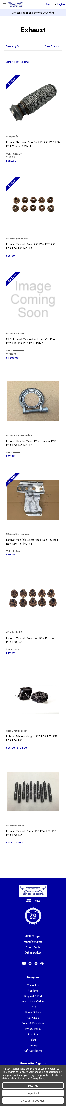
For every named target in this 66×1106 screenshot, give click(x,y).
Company (33, 977)
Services (33, 991)
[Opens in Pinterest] (42, 963)
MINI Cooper (33, 936)
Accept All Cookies (33, 1100)
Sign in (49, 4)
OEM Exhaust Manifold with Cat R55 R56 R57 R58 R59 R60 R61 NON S (30, 341)
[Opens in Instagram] (30, 963)
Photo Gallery (33, 1012)
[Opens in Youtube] (24, 963)
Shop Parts (33, 947)
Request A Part (33, 996)
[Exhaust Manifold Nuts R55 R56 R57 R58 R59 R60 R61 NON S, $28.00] (33, 204)
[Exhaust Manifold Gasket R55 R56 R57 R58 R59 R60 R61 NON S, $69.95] (33, 499)
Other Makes (33, 953)
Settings (33, 1085)
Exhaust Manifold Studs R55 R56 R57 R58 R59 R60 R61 (31, 833)
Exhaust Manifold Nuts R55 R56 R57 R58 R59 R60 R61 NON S (30, 246)
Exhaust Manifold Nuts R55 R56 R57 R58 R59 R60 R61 (30, 640)
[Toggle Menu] (4, 4)
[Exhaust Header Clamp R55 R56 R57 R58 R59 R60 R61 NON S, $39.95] (33, 401)
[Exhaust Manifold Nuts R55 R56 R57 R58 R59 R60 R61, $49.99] (33, 598)
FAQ (33, 1007)
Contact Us (33, 985)
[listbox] (25, 61)
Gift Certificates (33, 1051)
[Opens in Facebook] (36, 963)
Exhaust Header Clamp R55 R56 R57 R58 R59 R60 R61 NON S (31, 443)
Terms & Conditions (33, 1023)
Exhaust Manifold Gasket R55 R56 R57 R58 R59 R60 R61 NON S (32, 542)
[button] (33, 46)
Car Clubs (33, 1018)
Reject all (33, 1093)
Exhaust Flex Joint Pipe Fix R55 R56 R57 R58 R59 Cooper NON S (33, 144)
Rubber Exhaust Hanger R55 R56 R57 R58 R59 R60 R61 (31, 738)
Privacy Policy (33, 1029)
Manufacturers (33, 942)
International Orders (33, 1001)
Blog (33, 1040)
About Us (33, 1034)
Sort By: (9, 61)
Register (61, 4)
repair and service (31, 13)
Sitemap (33, 1045)
